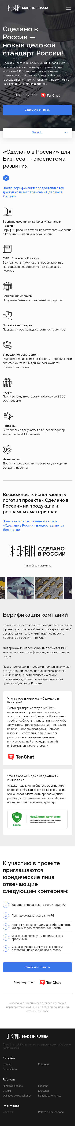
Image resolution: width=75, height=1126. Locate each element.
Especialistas (10, 1069)
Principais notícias (13, 1085)
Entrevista (43, 1090)
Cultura (7, 1090)
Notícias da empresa (49, 1095)
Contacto (8, 1112)
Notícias (7, 1064)
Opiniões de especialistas (17, 1095)
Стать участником (37, 109)
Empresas (43, 1064)
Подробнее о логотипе (37, 565)
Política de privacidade (51, 1112)
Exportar (43, 1085)
